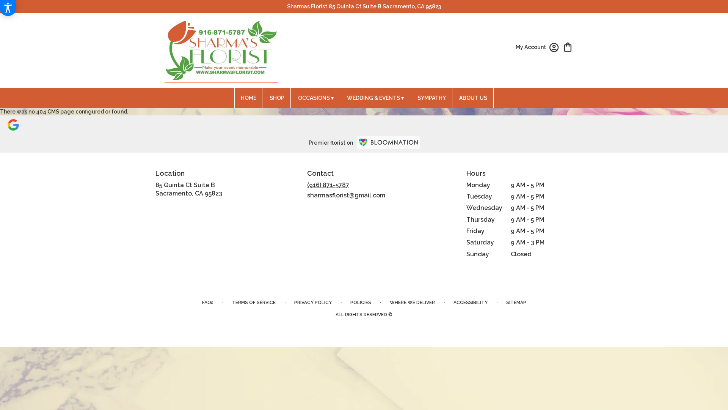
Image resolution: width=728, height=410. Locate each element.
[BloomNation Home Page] (388, 142)
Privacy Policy (313, 302)
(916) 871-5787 (328, 185)
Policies (360, 302)
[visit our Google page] (13, 124)
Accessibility (470, 302)
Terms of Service (254, 302)
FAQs (207, 302)
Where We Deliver (412, 302)
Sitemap (516, 302)
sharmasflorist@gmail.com (346, 195)
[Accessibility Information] (8, 8)
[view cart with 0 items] (568, 46)
